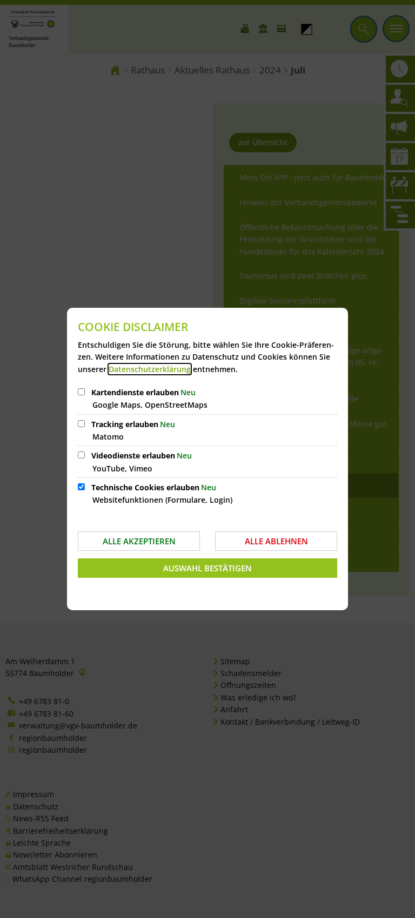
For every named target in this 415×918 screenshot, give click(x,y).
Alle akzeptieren (139, 541)
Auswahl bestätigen (207, 568)
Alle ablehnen (276, 541)
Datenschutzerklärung (150, 369)
